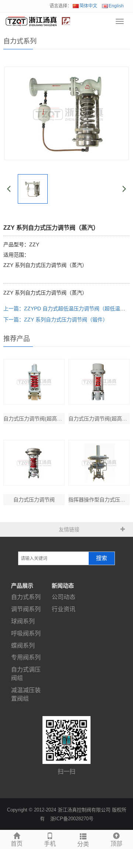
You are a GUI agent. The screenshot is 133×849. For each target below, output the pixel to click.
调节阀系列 (26, 609)
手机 (50, 844)
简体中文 (88, 5)
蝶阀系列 (23, 645)
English (116, 5)
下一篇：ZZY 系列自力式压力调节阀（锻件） (55, 320)
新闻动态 (63, 585)
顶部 (116, 844)
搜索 (101, 558)
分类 (83, 844)
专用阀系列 (26, 657)
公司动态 (63, 597)
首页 (17, 844)
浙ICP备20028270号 (71, 818)
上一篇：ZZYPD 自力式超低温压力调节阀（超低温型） (66, 308)
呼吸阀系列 (26, 633)
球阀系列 (23, 621)
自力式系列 (26, 597)
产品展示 (22, 585)
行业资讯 (63, 609)
